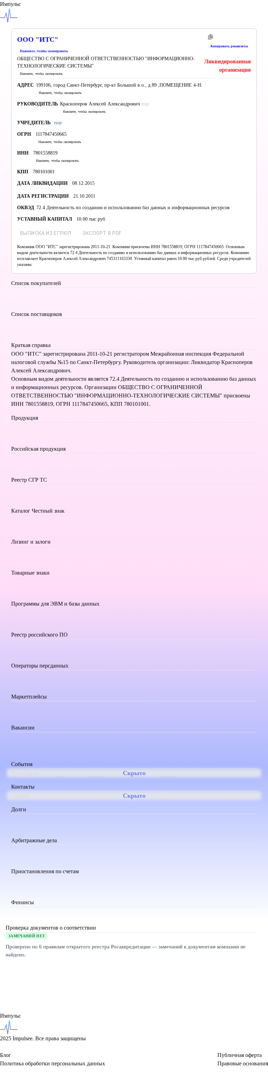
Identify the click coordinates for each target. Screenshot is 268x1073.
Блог (5, 1055)
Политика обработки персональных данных (52, 1063)
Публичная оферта (239, 1055)
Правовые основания (242, 1063)
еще (58, 122)
